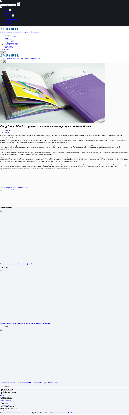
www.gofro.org (4, 405)
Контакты (6, 49)
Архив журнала (8, 47)
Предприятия (11, 41)
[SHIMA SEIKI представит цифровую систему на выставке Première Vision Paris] (33, 320)
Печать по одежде (12, 43)
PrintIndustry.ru (70, 413)
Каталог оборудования (10, 44)
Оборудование (11, 36)
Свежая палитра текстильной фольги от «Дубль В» (16, 264)
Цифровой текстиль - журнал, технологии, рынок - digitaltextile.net (20, 32)
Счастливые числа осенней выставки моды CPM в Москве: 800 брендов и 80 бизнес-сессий (29, 382)
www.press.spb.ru (5, 410)
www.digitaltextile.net (6, 395)
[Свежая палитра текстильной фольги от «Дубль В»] (33, 260)
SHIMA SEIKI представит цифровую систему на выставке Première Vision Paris (25, 323)
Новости (6, 35)
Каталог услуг (8, 46)
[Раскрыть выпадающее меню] (10, 35)
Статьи (6, 38)
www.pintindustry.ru (5, 400)
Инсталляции (8, 39)
